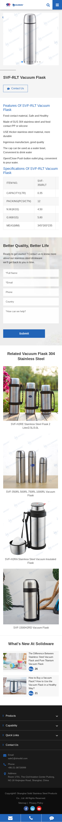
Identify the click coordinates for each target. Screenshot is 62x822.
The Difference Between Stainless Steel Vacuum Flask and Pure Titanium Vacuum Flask (41, 658)
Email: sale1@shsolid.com (18, 757)
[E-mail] (10, 818)
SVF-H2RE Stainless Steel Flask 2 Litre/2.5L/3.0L (30, 426)
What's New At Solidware (31, 644)
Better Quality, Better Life (26, 245)
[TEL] (31, 818)
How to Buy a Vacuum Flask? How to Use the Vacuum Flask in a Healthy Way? (42, 683)
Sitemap (22, 803)
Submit (24, 333)
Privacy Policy (36, 803)
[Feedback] (51, 818)
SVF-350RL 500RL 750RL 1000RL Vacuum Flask (30, 493)
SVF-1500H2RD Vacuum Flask (31, 627)
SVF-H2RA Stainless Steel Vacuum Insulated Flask (30, 561)
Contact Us (17, 88)
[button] (22, 62)
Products (11, 715)
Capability (11, 725)
